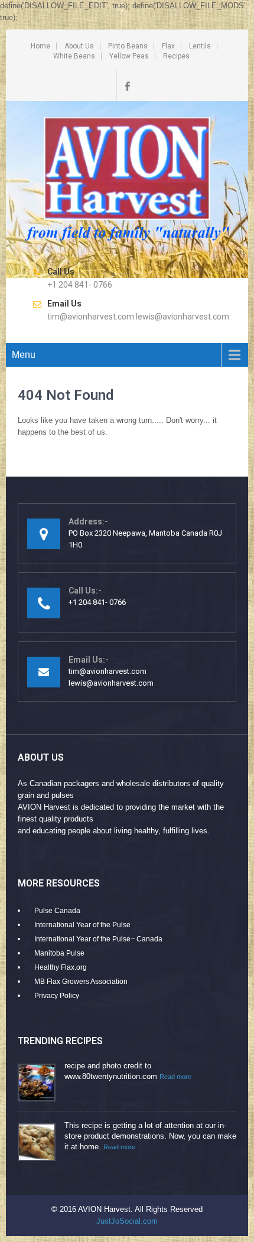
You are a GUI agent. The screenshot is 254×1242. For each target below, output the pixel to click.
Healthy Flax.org (60, 967)
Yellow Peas (129, 56)
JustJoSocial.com (127, 1221)
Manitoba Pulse (59, 953)
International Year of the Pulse (82, 925)
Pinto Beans (128, 46)
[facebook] (127, 85)
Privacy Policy (56, 996)
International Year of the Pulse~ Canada (98, 939)
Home (40, 46)
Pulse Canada (57, 911)
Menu (23, 355)
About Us (79, 46)
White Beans (74, 56)
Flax (168, 46)
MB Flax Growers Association (81, 981)
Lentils (200, 46)
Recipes (176, 56)
